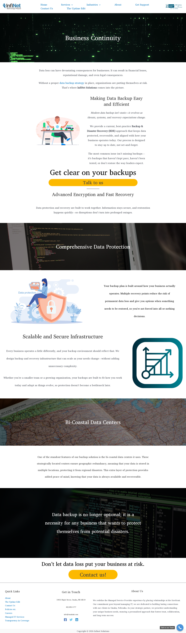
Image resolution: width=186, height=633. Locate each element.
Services (65, 5)
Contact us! (93, 574)
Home (44, 5)
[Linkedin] (77, 620)
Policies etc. (10, 609)
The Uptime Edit (76, 8)
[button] (71, 5)
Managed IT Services (14, 616)
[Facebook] (65, 620)
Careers (8, 613)
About (118, 5)
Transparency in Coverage (17, 620)
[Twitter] (71, 620)
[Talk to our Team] (180, 627)
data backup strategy (71, 83)
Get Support (142, 5)
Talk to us (93, 182)
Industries (92, 5)
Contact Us (47, 8)
